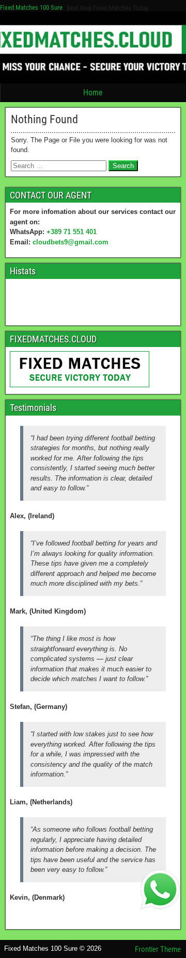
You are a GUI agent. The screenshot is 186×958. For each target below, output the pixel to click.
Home (93, 92)
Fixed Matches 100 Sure (31, 7)
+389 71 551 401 (72, 232)
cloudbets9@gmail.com (71, 242)
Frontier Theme (158, 949)
